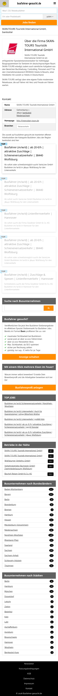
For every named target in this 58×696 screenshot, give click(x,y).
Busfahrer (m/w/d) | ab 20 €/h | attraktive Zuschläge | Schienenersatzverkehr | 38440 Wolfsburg (28, 433)
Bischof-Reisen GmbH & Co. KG (28, 474)
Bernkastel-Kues (28, 652)
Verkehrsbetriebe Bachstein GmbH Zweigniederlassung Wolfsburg (28, 467)
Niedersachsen (23, 116)
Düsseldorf (28, 596)
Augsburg (28, 632)
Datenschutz (29, 679)
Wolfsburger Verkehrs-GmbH (28, 461)
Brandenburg (28, 505)
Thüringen (28, 566)
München (28, 591)
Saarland (28, 545)
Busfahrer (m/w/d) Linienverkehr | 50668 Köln (24, 419)
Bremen (28, 510)
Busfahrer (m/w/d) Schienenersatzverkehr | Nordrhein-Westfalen (28, 404)
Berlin (28, 499)
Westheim (28, 647)
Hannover (28, 642)
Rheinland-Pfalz (28, 540)
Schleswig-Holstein (28, 561)
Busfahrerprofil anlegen (29, 387)
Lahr (28, 622)
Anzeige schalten (29, 357)
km (49, 17)
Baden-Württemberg (28, 489)
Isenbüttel (27, 113)
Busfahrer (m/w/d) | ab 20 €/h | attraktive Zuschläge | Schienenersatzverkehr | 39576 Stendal (28, 425)
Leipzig (28, 601)
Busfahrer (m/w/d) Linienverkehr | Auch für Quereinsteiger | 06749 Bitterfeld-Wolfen (23, 412)
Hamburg (28, 515)
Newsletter (29, 664)
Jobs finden (29, 22)
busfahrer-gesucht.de (29, 3)
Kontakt (29, 688)
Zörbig (28, 607)
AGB (29, 674)
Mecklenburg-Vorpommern (28, 525)
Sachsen (28, 550)
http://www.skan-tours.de (28, 121)
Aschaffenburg (28, 627)
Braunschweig (28, 637)
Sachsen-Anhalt (28, 555)
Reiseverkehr (23, 127)
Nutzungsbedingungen (29, 669)
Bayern (28, 494)
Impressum (29, 683)
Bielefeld (28, 612)
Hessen (28, 520)
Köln (28, 617)
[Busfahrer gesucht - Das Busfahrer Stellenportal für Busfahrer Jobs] (4, 3)
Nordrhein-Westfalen (28, 535)
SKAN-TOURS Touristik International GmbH (28, 451)
